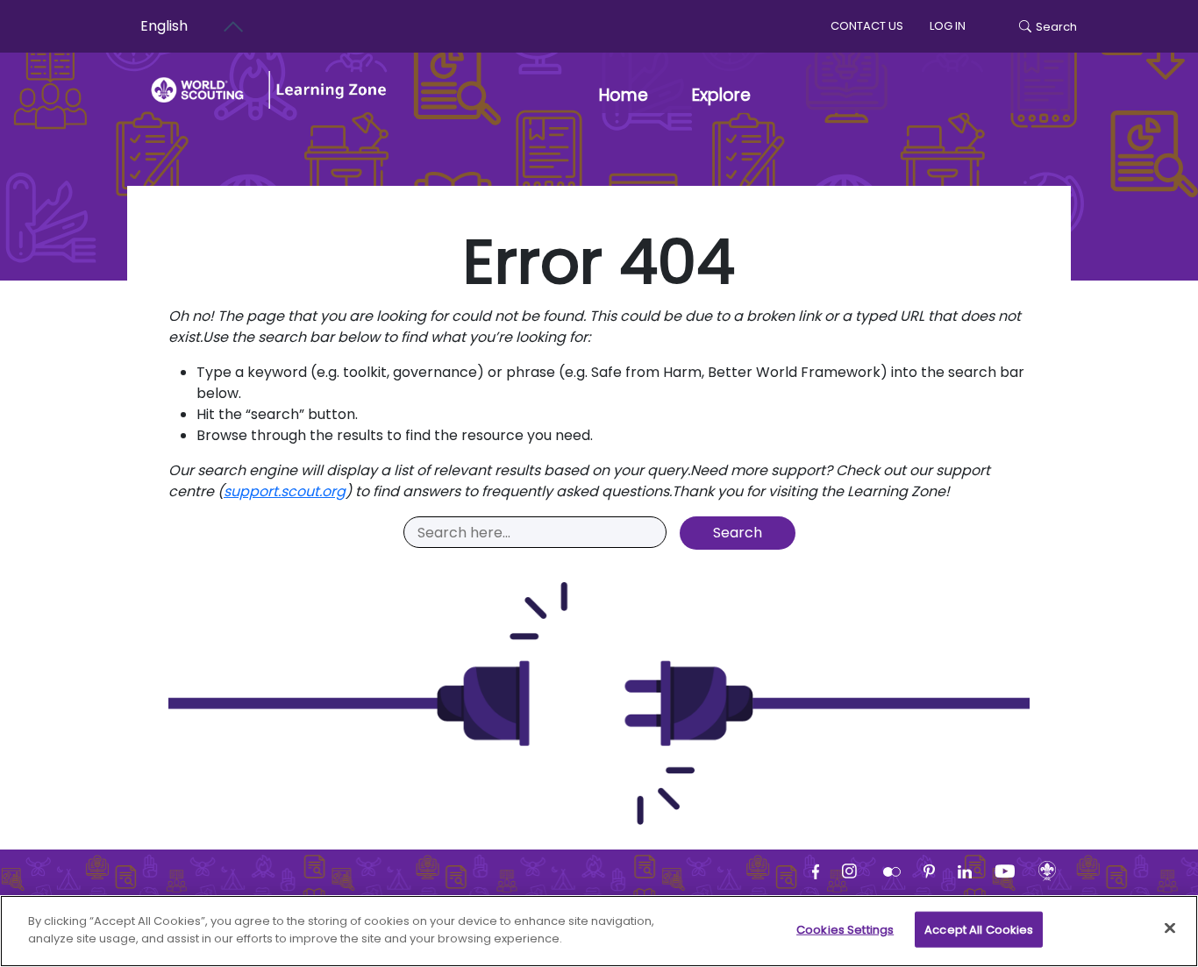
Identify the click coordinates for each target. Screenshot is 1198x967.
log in (948, 26)
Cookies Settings (845, 929)
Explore (721, 95)
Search (1056, 26)
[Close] (1170, 927)
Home (623, 95)
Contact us (867, 26)
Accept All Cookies (978, 929)
